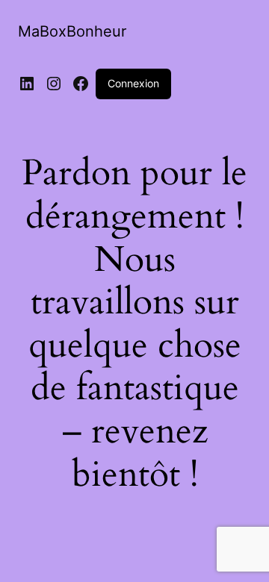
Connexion (133, 83)
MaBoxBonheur (72, 31)
